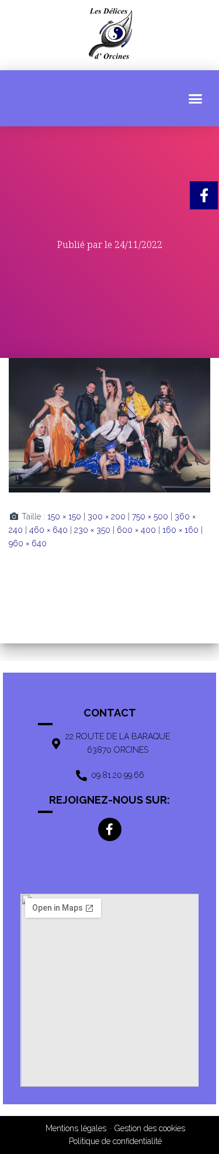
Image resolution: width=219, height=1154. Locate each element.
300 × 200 (107, 516)
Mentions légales (76, 1128)
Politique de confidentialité (115, 1141)
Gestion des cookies (149, 1128)
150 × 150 (64, 516)
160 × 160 (180, 530)
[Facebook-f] (109, 829)
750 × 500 (150, 516)
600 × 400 (136, 530)
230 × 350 (92, 530)
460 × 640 (48, 530)
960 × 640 (28, 543)
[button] (195, 98)
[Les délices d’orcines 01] (109, 424)
